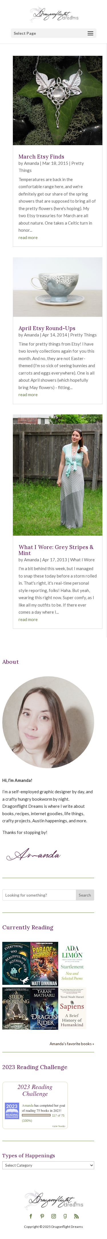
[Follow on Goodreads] (65, 1216)
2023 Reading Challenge (35, 1090)
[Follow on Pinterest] (42, 1216)
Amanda (31, 163)
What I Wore (82, 559)
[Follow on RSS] (76, 1216)
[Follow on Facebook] (30, 1216)
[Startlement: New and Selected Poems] (72, 983)
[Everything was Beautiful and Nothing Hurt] (16, 983)
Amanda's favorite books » (72, 1043)
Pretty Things (83, 334)
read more (28, 237)
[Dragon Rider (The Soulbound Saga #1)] (44, 1028)
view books (58, 1126)
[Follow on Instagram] (53, 1216)
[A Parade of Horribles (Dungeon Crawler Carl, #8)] (44, 984)
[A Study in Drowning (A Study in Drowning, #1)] (16, 1027)
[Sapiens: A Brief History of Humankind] (72, 1027)
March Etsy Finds (41, 156)
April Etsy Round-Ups (47, 328)
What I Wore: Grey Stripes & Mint (56, 550)
